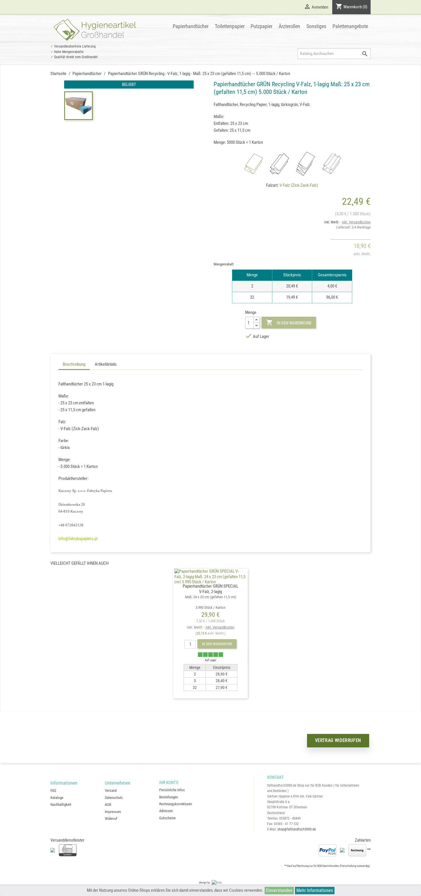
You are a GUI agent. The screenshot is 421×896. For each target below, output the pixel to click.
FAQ (53, 790)
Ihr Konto (168, 782)
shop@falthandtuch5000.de (297, 829)
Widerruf (111, 818)
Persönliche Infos (172, 790)
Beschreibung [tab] (74, 364)
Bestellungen (168, 797)
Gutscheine (167, 818)
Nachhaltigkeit (60, 804)
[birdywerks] (217, 882)
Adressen (166, 811)
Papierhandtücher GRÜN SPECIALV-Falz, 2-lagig (210, 597)
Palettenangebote (350, 26)
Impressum (113, 812)
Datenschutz (114, 797)
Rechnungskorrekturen (175, 804)
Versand (111, 790)
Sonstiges (316, 26)
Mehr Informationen (314, 890)
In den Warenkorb (288, 322)
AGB (108, 804)
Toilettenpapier (230, 26)
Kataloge (56, 797)
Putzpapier (261, 26)
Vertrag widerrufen (338, 740)
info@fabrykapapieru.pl (77, 538)
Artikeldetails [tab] (106, 364)
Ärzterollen (289, 26)
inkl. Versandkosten (356, 222)
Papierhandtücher (190, 26)
